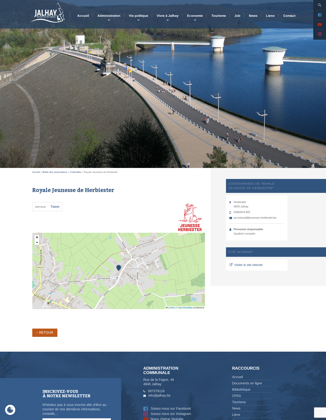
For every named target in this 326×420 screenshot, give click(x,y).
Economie (195, 15)
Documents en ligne (247, 383)
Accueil (83, 15)
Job (237, 15)
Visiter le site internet (248, 265)
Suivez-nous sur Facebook (170, 408)
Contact (289, 15)
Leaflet (171, 307)
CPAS (236, 396)
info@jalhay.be (159, 395)
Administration (108, 15)
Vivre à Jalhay (168, 15)
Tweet (54, 206)
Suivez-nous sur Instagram (170, 414)
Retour (46, 332)
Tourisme (218, 15)
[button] (118, 268)
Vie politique (138, 15)
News (253, 15)
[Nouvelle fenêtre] (319, 15)
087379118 (156, 391)
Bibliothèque (241, 389)
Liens (270, 15)
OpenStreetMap (185, 307)
